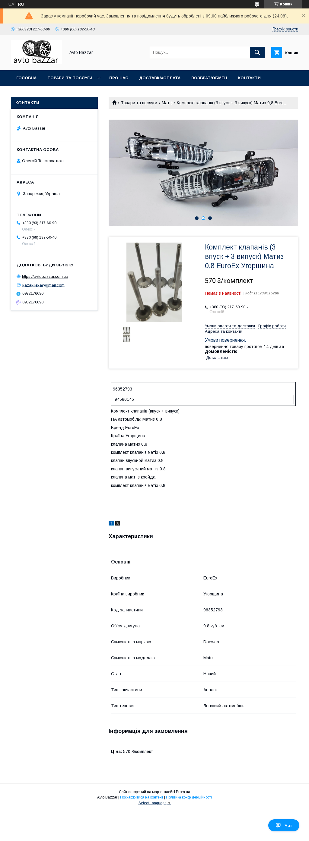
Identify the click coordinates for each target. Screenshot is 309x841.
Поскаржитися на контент (141, 797)
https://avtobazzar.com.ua (45, 276)
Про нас (118, 78)
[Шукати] (257, 52)
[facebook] (111, 524)
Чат (288, 825)
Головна (26, 78)
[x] (117, 524)
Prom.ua (183, 792)
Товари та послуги (69, 78)
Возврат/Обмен (209, 78)
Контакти (249, 78)
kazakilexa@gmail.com (43, 285)
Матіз (167, 102)
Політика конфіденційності (189, 797)
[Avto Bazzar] (36, 62)
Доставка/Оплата (159, 78)
